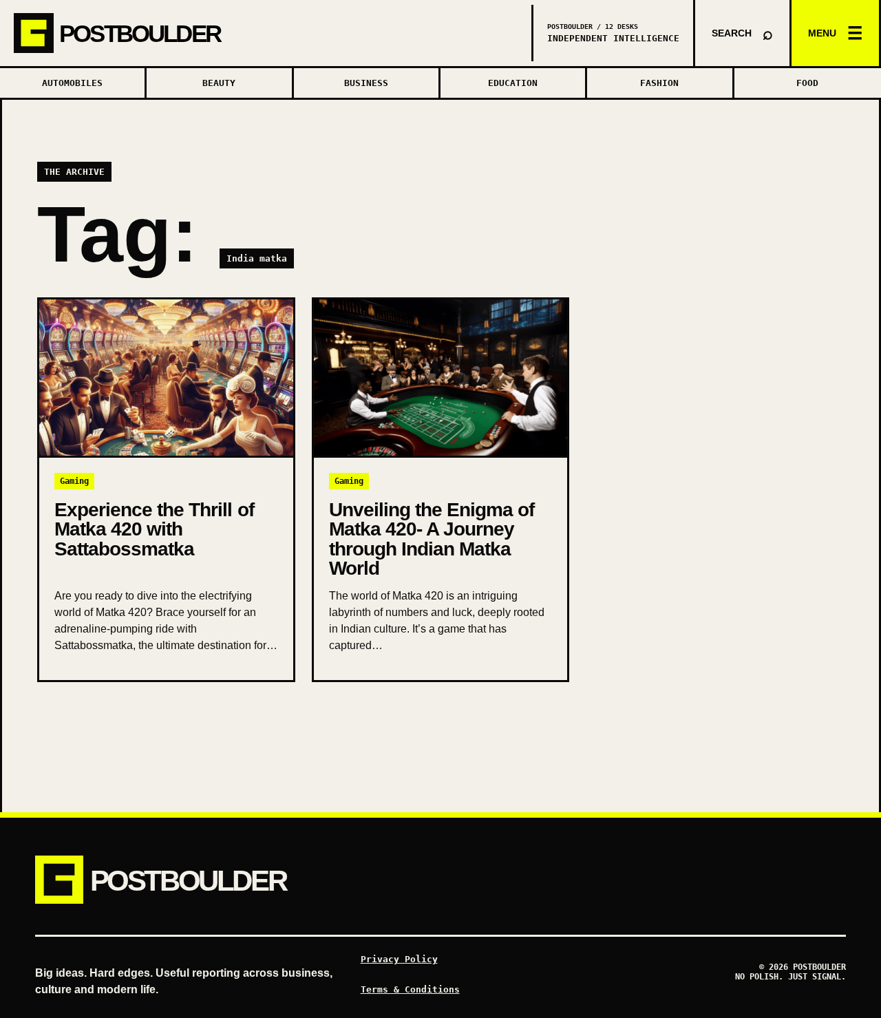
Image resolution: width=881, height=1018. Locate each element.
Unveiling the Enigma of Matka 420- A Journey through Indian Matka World (431, 538)
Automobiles (72, 83)
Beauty (218, 83)
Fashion (659, 83)
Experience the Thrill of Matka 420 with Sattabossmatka (153, 529)
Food (807, 83)
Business (366, 83)
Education (513, 83)
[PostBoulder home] (266, 33)
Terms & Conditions (410, 989)
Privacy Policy (399, 959)
